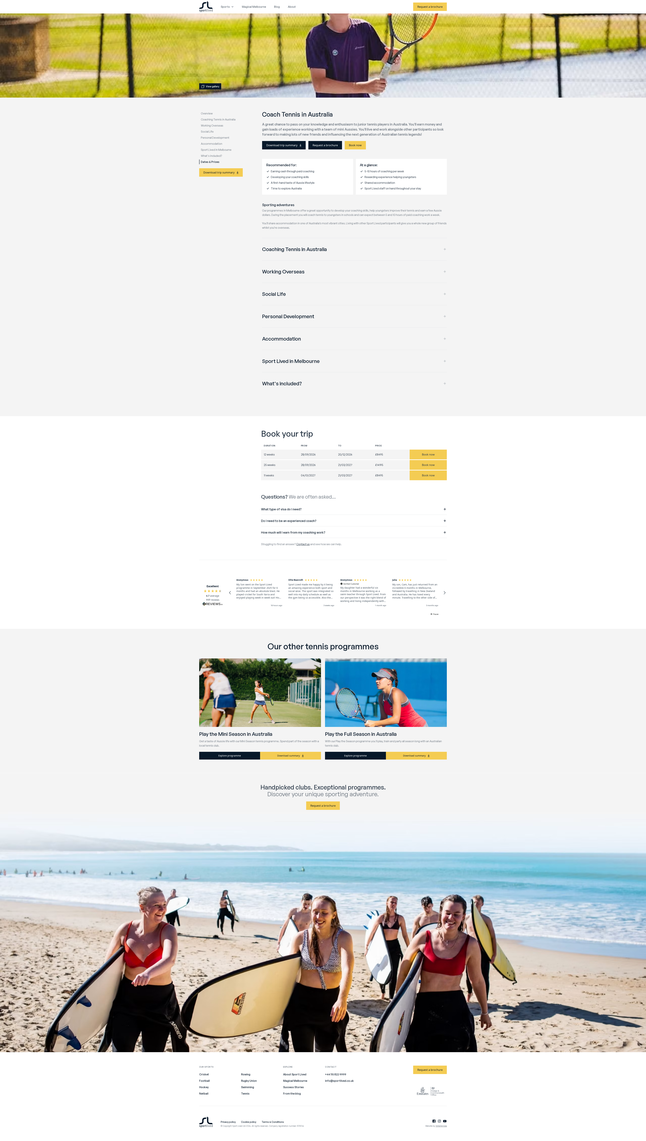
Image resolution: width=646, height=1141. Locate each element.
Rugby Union (249, 1080)
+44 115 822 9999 (335, 1074)
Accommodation (211, 143)
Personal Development (215, 137)
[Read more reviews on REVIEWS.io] (213, 604)
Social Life (207, 131)
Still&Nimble (441, 1126)
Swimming (247, 1087)
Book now (355, 145)
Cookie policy (248, 1121)
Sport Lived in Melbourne (216, 149)
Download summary (288, 755)
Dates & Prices (210, 162)
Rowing (245, 1074)
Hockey (204, 1087)
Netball (203, 1093)
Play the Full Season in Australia (361, 734)
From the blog (292, 1093)
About (292, 6)
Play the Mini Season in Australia (235, 734)
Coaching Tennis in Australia (218, 119)
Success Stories (293, 1087)
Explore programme (229, 755)
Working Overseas (212, 125)
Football (204, 1080)
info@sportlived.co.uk (339, 1080)
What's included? (211, 155)
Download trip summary (219, 172)
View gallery (212, 86)
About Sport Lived (294, 1074)
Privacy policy (228, 1121)
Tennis (245, 1093)
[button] (230, 593)
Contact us (303, 544)
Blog (277, 6)
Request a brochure (430, 7)
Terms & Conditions (273, 1121)
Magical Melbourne (254, 6)
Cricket (204, 1074)
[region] (337, 592)
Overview (207, 113)
